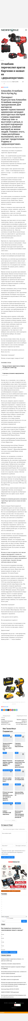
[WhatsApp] (14, 710)
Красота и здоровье (7, 770)
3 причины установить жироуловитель (13, 373)
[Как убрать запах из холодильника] (20, 773)
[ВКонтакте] (2, 710)
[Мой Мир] (6, 710)
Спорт (4, 752)
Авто (17, 752)
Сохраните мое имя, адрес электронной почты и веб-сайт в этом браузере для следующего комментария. (13, 852)
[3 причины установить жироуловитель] (20, 738)
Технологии (18, 735)
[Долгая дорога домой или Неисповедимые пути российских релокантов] (20, 806)
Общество (5, 784)
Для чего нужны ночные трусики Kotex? (11, 976)
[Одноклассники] (4, 710)
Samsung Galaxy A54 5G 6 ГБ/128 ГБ (10, 989)
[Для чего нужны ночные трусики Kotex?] (8, 773)
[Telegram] (17, 710)
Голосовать (13, 952)
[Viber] (12, 710)
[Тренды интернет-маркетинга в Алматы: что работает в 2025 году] (8, 738)
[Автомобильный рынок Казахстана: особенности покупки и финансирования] (20, 755)
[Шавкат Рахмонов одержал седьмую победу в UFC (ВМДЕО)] (8, 755)
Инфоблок (18, 770)
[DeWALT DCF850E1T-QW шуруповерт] (8, 806)
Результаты (5, 952)
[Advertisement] (14, 14)
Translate (11, 918)
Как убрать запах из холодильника (10, 979)
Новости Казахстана (7, 803)
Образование (6, 735)
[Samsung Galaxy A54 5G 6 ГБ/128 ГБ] (20, 787)
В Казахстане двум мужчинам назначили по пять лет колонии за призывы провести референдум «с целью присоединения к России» (14, 984)
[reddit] (10, 710)
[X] (8, 710)
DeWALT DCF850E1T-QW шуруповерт (10, 992)
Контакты (14, 1007)
